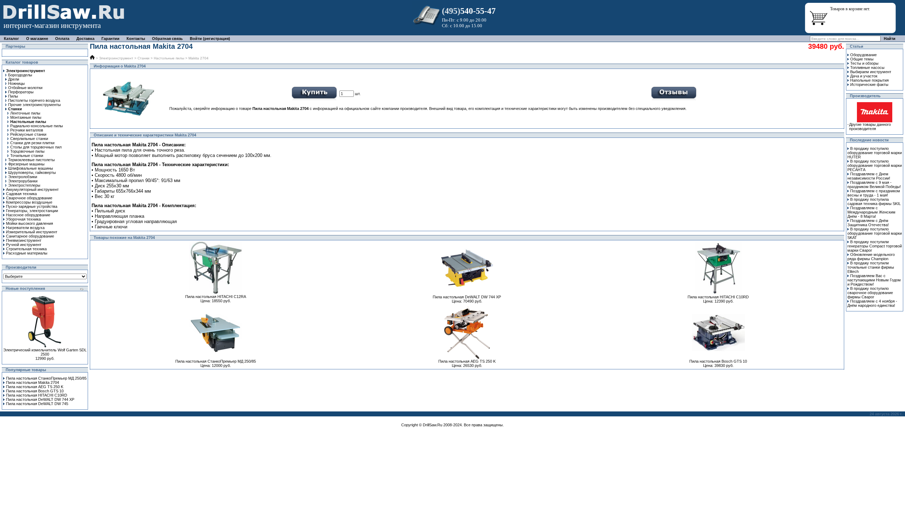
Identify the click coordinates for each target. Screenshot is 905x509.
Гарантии (110, 38)
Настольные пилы (169, 58)
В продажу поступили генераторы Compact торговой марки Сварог (874, 246)
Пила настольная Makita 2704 (32, 382)
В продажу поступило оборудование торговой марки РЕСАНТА (874, 165)
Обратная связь (167, 38)
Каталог (11, 38)
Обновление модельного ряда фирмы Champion (871, 256)
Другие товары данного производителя (870, 126)
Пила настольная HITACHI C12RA (215, 296)
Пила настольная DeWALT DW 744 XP (40, 399)
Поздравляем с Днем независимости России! (868, 176)
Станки (144, 58)
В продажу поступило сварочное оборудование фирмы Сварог (870, 292)
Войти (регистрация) (210, 38)
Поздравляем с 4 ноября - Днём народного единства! (872, 303)
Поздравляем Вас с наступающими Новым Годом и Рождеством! (874, 280)
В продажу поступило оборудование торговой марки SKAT (874, 233)
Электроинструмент (116, 58)
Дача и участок (863, 76)
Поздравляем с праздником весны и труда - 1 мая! (873, 193)
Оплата (62, 38)
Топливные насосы (867, 67)
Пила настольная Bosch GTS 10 (35, 391)
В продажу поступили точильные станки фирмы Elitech (870, 267)
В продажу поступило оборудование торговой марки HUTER (874, 152)
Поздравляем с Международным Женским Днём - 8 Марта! (871, 212)
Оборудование (863, 55)
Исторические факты (869, 84)
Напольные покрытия (869, 80)
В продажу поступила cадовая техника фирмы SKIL (874, 201)
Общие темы (862, 59)
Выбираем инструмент (870, 72)
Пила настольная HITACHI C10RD (36, 395)
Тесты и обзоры (864, 63)
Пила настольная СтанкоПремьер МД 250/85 (46, 378)
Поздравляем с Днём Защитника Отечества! (868, 222)
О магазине (37, 38)
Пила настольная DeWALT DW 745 (37, 404)
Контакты (136, 38)
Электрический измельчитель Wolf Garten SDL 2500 (45, 352)
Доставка (85, 38)
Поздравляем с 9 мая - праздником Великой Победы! (874, 184)
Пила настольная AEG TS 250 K (34, 387)
